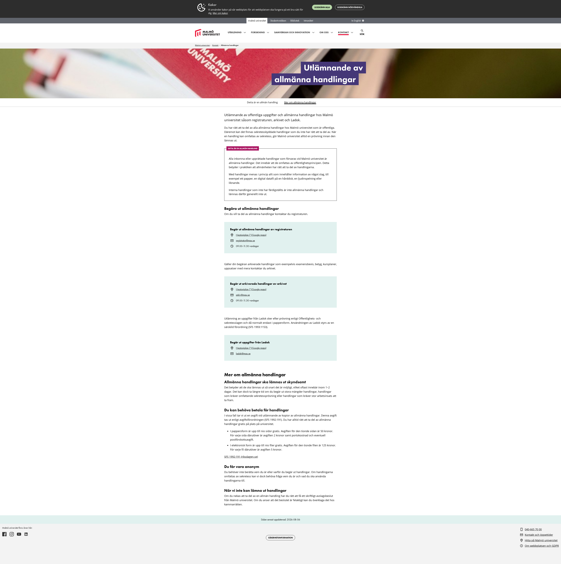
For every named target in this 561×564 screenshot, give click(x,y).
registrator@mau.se (245, 240)
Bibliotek (294, 20)
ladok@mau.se (243, 353)
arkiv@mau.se (243, 295)
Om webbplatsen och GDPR (542, 545)
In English (356, 20)
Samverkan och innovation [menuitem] (292, 32)
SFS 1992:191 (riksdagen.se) (241, 456)
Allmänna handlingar (230, 45)
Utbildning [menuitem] (234, 32)
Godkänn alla (322, 7)
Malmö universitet (257, 20)
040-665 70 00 (533, 529)
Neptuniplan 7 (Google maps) (251, 235)
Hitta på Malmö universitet (541, 540)
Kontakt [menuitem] (343, 32)
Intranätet (308, 20)
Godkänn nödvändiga (349, 7)
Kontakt (215, 45)
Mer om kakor (220, 13)
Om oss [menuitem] (324, 32)
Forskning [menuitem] (258, 32)
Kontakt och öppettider (539, 535)
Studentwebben (278, 20)
